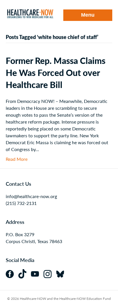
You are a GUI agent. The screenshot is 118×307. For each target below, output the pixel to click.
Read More (16, 159)
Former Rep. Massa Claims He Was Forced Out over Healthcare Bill (55, 72)
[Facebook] (12, 273)
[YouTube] (37, 273)
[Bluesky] (62, 273)
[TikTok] (24, 273)
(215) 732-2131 (21, 203)
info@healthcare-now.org (31, 196)
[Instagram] (50, 273)
